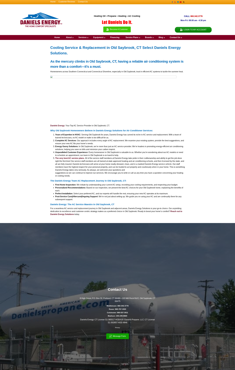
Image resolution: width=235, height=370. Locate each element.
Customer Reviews (67, 2)
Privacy (117, 327)
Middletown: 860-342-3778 (118, 306)
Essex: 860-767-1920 (117, 309)
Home (53, 2)
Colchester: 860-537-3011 (117, 313)
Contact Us (83, 2)
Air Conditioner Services (139, 130)
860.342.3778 (196, 16)
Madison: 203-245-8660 (117, 316)
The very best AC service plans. (70, 158)
